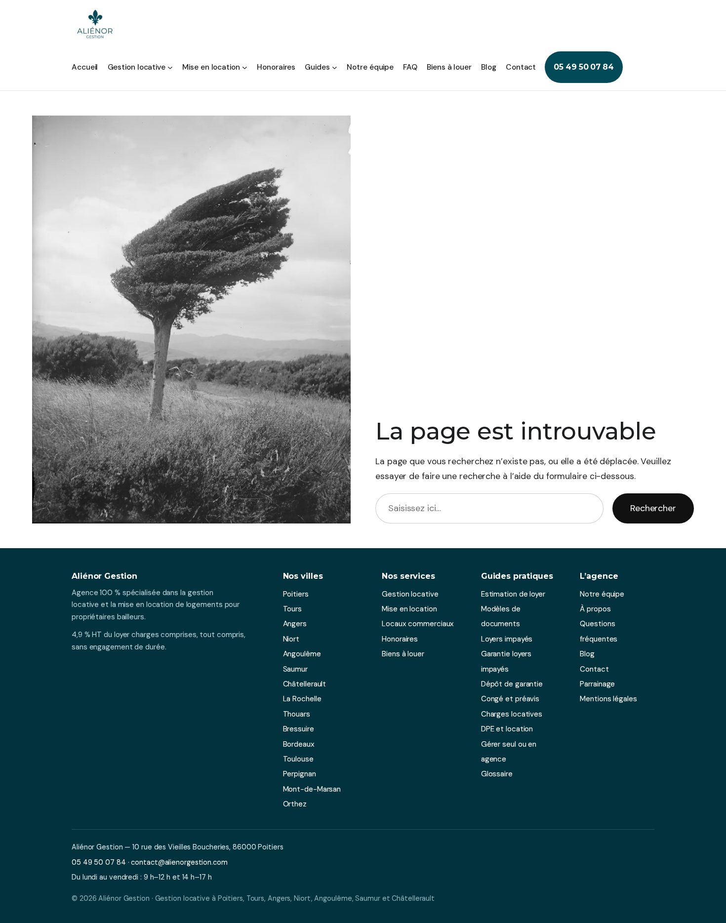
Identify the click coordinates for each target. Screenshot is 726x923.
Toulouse (298, 759)
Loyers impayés (507, 639)
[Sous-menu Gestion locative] (170, 67)
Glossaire (497, 774)
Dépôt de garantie (512, 684)
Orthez (295, 804)
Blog (587, 654)
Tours (292, 609)
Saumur (295, 669)
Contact (594, 669)
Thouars (296, 714)
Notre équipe (602, 594)
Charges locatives (511, 714)
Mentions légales (608, 699)
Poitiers (296, 594)
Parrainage (597, 684)
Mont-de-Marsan (312, 789)
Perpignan (299, 774)
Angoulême (302, 654)
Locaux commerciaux (418, 624)
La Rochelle (302, 699)
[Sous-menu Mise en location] (244, 67)
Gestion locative (410, 594)
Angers (295, 624)
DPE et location (507, 729)
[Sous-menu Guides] (334, 67)
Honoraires (400, 639)
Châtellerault (304, 684)
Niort (291, 639)
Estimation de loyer (513, 594)
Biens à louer (403, 654)
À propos (595, 609)
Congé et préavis (510, 699)
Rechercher (653, 508)
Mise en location (409, 609)
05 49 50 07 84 (584, 67)
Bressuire (298, 729)
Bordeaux (299, 744)
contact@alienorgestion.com (179, 862)
